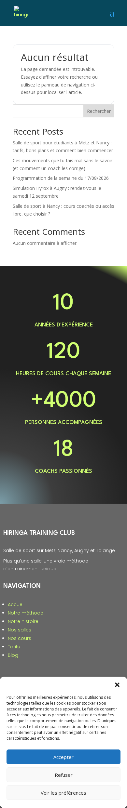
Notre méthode (25, 613)
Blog (13, 655)
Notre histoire (23, 621)
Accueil (16, 604)
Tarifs (14, 646)
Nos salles (19, 630)
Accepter (63, 757)
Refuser (64, 775)
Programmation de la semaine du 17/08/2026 (61, 178)
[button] (117, 685)
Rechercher (99, 111)
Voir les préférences (63, 792)
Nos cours (19, 638)
